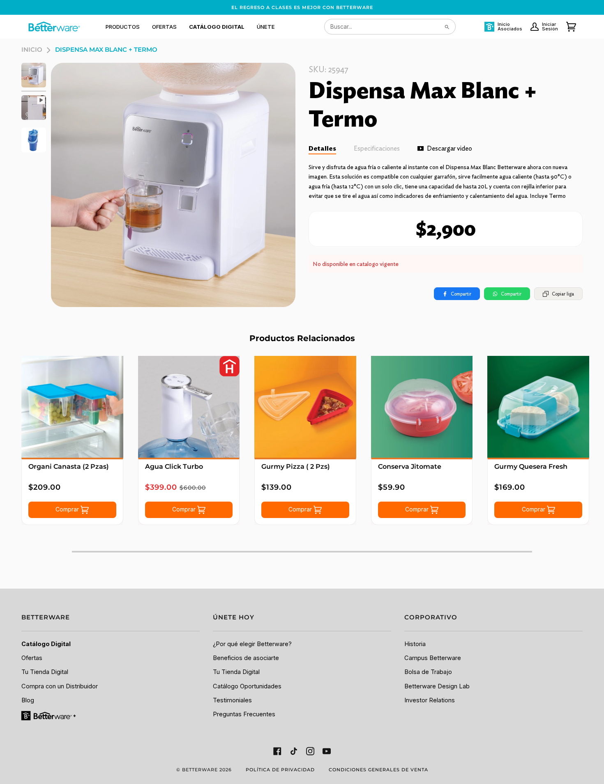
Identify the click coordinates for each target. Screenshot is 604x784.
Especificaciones (377, 148)
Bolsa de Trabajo (428, 672)
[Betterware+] (49, 715)
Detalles (322, 148)
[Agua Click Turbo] (189, 407)
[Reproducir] (173, 184)
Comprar (68, 509)
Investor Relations (429, 700)
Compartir (461, 294)
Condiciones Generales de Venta (378, 770)
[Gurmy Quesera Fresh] (538, 407)
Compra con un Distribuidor (59, 686)
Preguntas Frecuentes (244, 714)
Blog (27, 700)
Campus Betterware (432, 658)
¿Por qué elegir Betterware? (252, 644)
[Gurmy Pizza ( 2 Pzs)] (305, 407)
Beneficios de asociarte (246, 658)
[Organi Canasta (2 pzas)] (72, 407)
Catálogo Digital (46, 644)
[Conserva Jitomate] (422, 407)
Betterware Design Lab (437, 686)
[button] (122, 27)
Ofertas (31, 658)
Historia (415, 644)
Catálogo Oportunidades (247, 686)
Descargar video (449, 148)
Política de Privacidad (280, 770)
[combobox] (390, 26)
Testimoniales (232, 700)
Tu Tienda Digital (44, 672)
